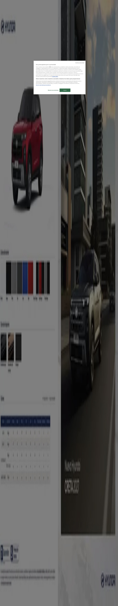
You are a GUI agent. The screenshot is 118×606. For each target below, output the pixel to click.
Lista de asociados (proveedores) (43, 85)
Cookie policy (55, 76)
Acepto (65, 90)
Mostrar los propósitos (53, 90)
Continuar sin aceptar (79, 62)
